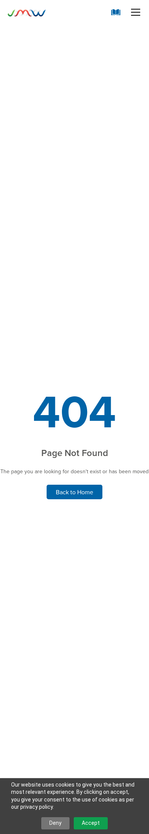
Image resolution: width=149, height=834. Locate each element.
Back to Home (74, 492)
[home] (27, 12)
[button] (134, 12)
